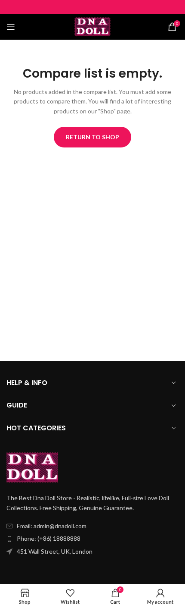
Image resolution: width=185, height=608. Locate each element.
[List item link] (92, 538)
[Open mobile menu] (10, 26)
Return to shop (92, 137)
